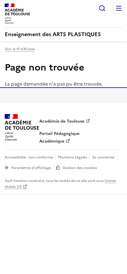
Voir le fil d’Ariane (20, 49)
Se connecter (103, 157)
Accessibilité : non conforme (29, 157)
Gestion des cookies (80, 168)
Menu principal (119, 8)
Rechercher (102, 8)
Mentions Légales (72, 157)
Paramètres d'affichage (31, 168)
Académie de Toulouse (61, 121)
